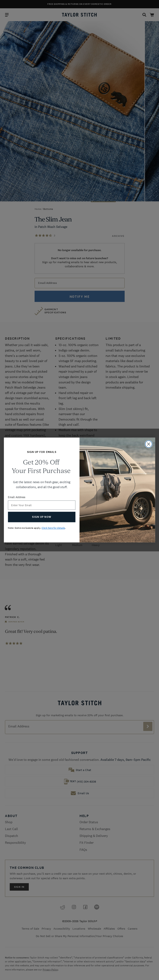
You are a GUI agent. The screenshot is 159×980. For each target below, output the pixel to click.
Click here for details (53, 528)
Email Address (16, 497)
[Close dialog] (148, 444)
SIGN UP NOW (41, 517)
